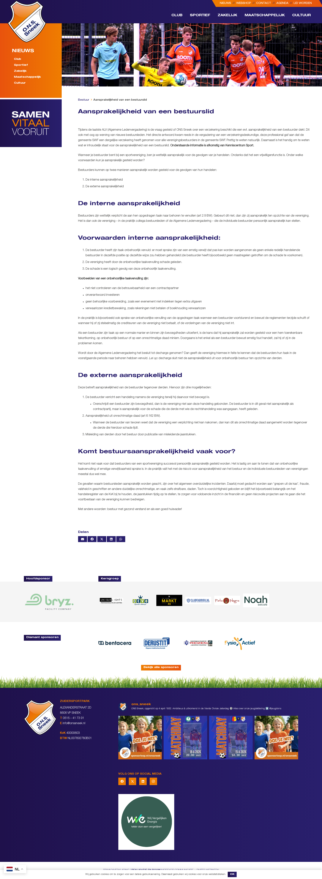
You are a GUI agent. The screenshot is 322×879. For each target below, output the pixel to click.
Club (17, 59)
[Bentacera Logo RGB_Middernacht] (114, 643)
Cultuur (20, 83)
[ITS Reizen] (198, 643)
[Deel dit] (92, 539)
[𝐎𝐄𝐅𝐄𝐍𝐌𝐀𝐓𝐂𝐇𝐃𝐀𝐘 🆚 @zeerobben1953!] (185, 737)
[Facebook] (122, 781)
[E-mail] (82, 539)
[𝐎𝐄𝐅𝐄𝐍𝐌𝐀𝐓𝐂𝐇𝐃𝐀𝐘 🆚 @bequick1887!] (231, 737)
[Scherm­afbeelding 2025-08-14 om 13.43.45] (227, 600)
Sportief (21, 65)
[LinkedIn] (143, 781)
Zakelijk (20, 71)
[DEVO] (140, 600)
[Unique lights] (111, 600)
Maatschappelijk (27, 77)
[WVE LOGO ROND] (208, 822)
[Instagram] (153, 781)
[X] (132, 781)
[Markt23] (169, 600)
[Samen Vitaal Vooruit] (37, 123)
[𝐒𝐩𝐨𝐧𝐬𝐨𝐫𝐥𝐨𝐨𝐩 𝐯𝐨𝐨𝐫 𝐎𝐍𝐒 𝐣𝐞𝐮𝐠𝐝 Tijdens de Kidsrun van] (276, 737)
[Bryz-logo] (49, 602)
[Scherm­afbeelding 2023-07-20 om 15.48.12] (156, 643)
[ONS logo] (26, 21)
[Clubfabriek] (198, 600)
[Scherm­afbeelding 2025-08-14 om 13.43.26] (256, 600)
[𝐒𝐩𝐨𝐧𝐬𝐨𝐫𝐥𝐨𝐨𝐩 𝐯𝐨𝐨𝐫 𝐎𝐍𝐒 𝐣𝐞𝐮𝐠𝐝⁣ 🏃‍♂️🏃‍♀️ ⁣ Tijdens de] (140, 737)
